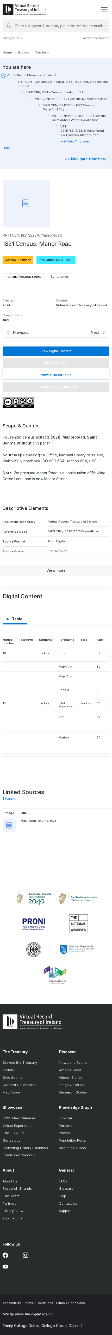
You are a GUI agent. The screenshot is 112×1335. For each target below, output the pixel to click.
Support (65, 1211)
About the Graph (72, 1148)
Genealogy (11, 1140)
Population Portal (72, 1140)
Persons (65, 1125)
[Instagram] (25, 1255)
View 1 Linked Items (56, 375)
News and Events (73, 1062)
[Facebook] (5, 1255)
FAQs (63, 1181)
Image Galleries (71, 1085)
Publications (12, 1218)
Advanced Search (96, 38)
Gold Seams (12, 1077)
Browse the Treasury (20, 1062)
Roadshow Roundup (19, 1155)
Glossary (66, 1188)
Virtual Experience (18, 1125)
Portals (8, 1070)
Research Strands (17, 1188)
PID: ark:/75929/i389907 (23, 276)
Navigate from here (89, 159)
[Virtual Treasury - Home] (24, 9)
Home (7, 52)
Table (17, 619)
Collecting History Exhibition (25, 1148)
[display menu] (104, 9)
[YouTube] (5, 1267)
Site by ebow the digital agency (28, 1314)
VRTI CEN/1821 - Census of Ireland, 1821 (55, 92)
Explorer (65, 1118)
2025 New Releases (19, 1118)
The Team (11, 1196)
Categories (11, 38)
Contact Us (68, 1203)
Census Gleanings (18, 260)
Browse (23, 52)
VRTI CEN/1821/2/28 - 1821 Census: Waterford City (69, 107)
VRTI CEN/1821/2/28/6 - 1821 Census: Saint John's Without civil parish (79, 118)
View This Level (78, 141)
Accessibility (12, 1303)
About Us (10, 1181)
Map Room (11, 1092)
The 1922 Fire (14, 1133)
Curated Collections (19, 1085)
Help (62, 1196)
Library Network (16, 1211)
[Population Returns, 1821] (9, 825)
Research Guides (73, 1092)
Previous (20, 332)
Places (64, 1133)
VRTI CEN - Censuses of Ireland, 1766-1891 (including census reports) (63, 84)
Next (95, 332)
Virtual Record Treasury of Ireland (31, 75)
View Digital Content (56, 351)
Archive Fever (70, 1070)
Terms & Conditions (38, 1303)
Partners (9, 1203)
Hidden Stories (71, 1077)
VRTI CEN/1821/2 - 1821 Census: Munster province (71, 99)
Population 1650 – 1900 (56, 260)
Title (24, 813)
